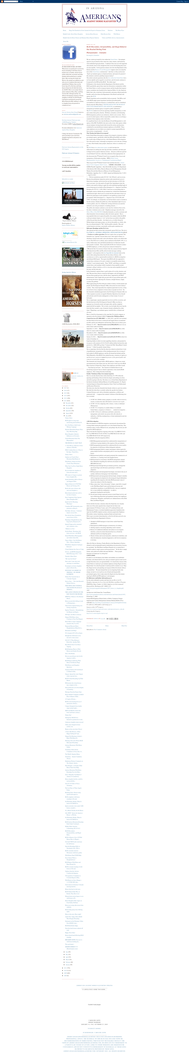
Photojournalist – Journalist (96, 52)
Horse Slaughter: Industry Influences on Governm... (72, 435)
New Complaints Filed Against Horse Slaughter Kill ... (73, 498)
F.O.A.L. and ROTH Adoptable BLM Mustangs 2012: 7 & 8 (73, 553)
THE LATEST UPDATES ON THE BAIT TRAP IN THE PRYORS (74, 593)
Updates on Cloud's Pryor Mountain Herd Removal (72, 458)
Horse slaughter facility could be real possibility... (73, 780)
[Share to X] (114, 619)
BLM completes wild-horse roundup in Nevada (72, 798)
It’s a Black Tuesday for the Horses (74, 810)
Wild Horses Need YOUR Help (73, 855)
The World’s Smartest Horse (72, 754)
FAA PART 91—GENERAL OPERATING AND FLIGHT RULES (105, 232)
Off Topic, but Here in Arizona (73, 614)
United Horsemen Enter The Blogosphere (72, 439)
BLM (94, 96)
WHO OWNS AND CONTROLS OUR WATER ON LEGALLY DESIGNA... (73, 587)
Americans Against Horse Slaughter (72, 129)
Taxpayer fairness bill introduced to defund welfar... (74, 670)
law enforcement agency (101, 147)
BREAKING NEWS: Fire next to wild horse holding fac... (73, 941)
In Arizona (95, 8)
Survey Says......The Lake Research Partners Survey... (74, 582)
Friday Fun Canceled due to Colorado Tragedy (72, 578)
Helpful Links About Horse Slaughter (73, 34)
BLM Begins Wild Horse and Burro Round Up (73, 863)
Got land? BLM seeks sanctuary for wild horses (73, 843)
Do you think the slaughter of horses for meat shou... (73, 471)
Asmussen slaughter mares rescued (74, 722)
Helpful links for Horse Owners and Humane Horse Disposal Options (81, 38)
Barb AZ (75, 373)
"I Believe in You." (70, 529)
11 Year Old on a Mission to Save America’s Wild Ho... (74, 446)
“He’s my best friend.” (71, 559)
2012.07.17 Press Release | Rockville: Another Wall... (73, 641)
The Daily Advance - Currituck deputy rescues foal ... (73, 512)
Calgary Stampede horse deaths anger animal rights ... (73, 707)
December (68, 403)
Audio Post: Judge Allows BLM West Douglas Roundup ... (73, 918)
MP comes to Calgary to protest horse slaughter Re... (73, 476)
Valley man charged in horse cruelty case (72, 725)
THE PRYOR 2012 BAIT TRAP (73, 443)
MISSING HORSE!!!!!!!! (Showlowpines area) (71, 948)
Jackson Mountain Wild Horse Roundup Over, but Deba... (73, 771)
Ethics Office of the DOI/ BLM (95, 212)
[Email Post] (107, 618)
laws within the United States (115, 78)
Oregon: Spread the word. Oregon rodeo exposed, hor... (74, 675)
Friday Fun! (68, 715)
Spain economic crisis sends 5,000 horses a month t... (74, 807)
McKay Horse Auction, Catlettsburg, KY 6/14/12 (72, 827)
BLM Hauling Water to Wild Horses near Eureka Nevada (73, 650)
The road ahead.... (70, 944)
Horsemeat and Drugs (70, 630)
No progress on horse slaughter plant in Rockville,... (73, 567)
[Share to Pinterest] (117, 619)
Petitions (110, 30)
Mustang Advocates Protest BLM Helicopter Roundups (74, 741)
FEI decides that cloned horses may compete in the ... (73, 684)
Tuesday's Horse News (71, 556)
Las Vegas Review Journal (111, 253)
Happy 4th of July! (70, 933)
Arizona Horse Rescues (92, 34)
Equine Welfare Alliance (68, 225)
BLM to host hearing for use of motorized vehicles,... (73, 702)
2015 (65, 393)
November (68, 405)
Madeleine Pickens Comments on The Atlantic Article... (74, 762)
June (67, 952)
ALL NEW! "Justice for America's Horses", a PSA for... (74, 814)
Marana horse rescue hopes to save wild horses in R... (74, 897)
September (69, 411)
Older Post (124, 626)
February (68, 962)
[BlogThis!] (112, 619)
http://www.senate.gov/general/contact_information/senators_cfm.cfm (105, 609)
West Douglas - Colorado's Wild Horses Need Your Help (73, 766)
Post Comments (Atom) (100, 629)
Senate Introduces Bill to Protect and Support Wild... (73, 480)
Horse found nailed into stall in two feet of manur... (73, 494)
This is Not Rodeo (70, 653)
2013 (65, 398)
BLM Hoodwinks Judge (71, 926)
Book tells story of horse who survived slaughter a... (73, 489)
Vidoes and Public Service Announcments (113, 38)
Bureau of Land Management (103, 70)
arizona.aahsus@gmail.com (72, 114)
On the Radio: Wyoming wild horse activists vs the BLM (73, 532)
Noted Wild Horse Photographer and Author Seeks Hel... (73, 537)
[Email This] (110, 619)
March (67, 959)
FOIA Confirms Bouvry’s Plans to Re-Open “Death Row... (74, 451)
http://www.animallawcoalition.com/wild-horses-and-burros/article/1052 (106, 594)
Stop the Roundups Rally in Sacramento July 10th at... (72, 847)
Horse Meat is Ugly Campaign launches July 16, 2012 (73, 622)
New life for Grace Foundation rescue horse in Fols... (73, 516)
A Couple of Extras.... (70, 699)
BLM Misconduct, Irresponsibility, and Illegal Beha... (73, 833)
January (68, 965)
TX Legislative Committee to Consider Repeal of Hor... (73, 877)
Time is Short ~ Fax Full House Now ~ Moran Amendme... (73, 541)
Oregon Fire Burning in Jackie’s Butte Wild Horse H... (73, 737)
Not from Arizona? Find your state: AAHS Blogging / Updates (71, 121)
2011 (65, 968)
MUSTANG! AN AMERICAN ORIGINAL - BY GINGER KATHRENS (73, 572)
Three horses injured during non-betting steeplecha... (74, 606)
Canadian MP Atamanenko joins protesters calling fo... (73, 507)
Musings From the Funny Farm (73, 692)
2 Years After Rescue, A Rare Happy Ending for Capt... (72, 732)
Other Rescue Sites (106, 34)
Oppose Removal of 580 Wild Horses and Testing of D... (73, 485)
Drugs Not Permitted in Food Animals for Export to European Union (87, 30)
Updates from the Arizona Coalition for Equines (72, 872)
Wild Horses (117, 34)
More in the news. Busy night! (73, 914)
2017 (65, 388)
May (67, 954)
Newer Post (90, 626)
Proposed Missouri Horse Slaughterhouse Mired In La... (73, 627)
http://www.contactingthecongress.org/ (97, 613)
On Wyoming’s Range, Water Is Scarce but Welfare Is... (73, 802)
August (68, 413)
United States (114, 59)
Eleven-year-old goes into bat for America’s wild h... (73, 657)
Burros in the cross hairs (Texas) (73, 729)
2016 (65, 390)
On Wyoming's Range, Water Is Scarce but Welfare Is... (73, 818)
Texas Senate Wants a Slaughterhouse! (70, 859)
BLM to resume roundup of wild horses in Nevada (73, 868)
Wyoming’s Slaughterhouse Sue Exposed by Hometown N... (73, 521)
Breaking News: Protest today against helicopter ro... (73, 793)
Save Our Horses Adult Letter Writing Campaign (73, 426)
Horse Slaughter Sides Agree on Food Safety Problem (73, 901)
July (67, 416)
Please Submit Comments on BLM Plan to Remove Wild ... (74, 695)
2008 (65, 975)
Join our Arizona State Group (69, 112)
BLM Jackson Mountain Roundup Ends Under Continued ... (74, 823)
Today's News (68, 418)
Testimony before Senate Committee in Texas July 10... (73, 750)
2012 (65, 401)
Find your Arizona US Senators (70, 153)
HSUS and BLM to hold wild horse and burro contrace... (73, 711)
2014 (65, 395)
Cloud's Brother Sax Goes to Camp (74, 549)
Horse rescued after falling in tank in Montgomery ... (74, 602)
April (67, 957)
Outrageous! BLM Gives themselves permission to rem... (74, 718)
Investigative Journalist (93, 55)
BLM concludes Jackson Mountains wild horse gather (73, 852)
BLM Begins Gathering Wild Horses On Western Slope (73, 661)
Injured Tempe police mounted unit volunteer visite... (73, 525)
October (68, 408)
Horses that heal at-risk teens (72, 889)
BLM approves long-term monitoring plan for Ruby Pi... (73, 421)
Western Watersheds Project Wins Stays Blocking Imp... (74, 430)
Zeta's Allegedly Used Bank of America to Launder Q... (73, 775)
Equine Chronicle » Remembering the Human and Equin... (74, 611)
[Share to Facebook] (115, 619)
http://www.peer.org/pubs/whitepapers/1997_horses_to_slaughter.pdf (105, 588)
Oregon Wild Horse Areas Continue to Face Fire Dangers (74, 618)
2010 (65, 970)
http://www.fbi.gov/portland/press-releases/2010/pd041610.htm (109, 602)
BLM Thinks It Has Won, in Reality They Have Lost (72, 893)
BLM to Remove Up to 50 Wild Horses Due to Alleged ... (73, 838)
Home (64, 30)
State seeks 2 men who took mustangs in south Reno (72, 562)
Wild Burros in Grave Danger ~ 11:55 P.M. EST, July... (73, 881)
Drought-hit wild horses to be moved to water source (73, 636)
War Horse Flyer (120, 30)
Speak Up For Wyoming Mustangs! (71, 503)
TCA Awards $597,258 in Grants (73, 633)
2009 (65, 973)
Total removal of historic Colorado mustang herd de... (74, 886)
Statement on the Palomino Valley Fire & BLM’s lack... (74, 922)
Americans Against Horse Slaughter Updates (94, 985)
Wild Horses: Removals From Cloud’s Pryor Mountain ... (73, 462)
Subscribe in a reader (67, 179)
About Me (65, 41)
